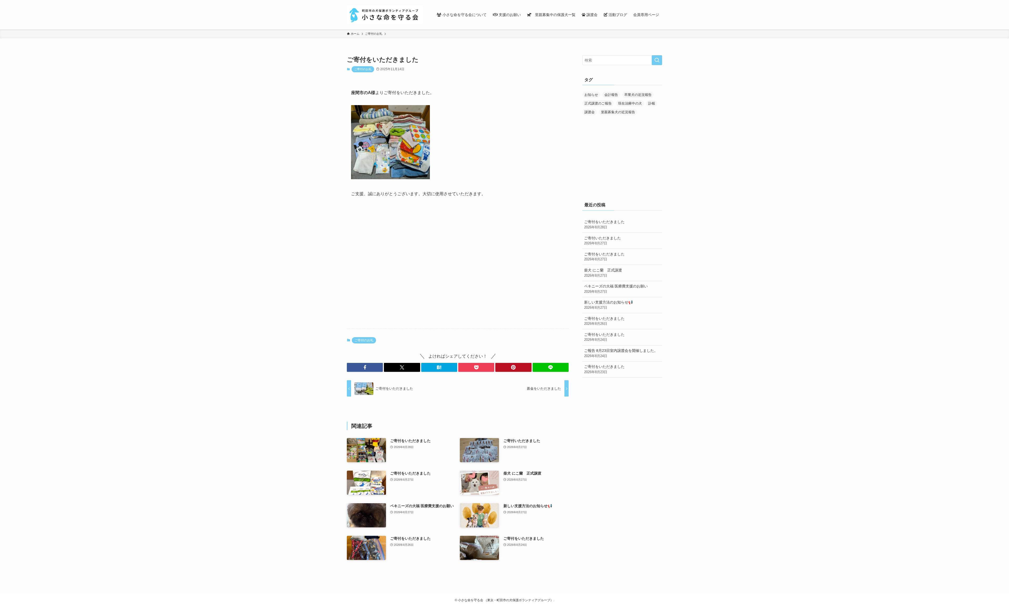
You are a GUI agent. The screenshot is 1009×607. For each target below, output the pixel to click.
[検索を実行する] (657, 60)
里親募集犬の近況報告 (618, 112)
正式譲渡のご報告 (598, 103)
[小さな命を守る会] (385, 14)
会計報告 (611, 95)
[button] (365, 367)
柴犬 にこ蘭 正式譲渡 (603, 272)
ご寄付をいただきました (604, 224)
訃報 (651, 103)
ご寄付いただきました (602, 240)
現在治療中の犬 (630, 103)
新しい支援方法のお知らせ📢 (608, 305)
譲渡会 (589, 112)
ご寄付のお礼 (363, 69)
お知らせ (591, 95)
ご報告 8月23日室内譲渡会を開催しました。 (621, 353)
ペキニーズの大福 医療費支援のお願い (616, 289)
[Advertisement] (458, 283)
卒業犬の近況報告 (638, 95)
